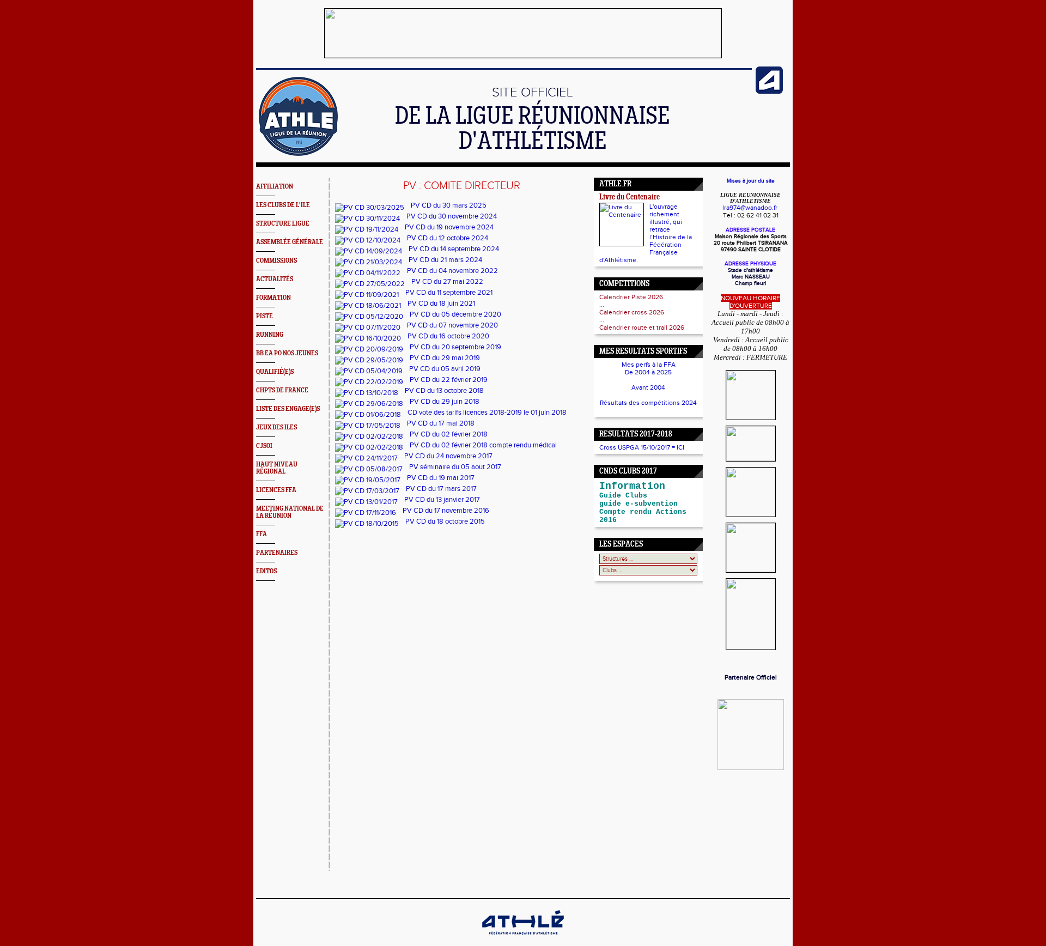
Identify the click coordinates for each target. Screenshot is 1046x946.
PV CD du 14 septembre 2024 (454, 249)
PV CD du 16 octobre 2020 (448, 336)
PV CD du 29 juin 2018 (444, 401)
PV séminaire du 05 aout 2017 (455, 467)
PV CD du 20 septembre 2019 (455, 347)
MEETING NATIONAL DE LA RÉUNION (290, 512)
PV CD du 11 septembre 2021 (448, 292)
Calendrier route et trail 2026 (641, 327)
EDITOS (266, 571)
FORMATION (273, 297)
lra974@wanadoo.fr (749, 207)
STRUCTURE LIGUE (282, 223)
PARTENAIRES (276, 552)
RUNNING (269, 334)
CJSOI (264, 446)
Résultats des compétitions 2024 (648, 403)
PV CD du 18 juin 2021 (441, 303)
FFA (261, 534)
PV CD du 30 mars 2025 (448, 205)
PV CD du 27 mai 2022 (447, 281)
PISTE (264, 316)
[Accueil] (298, 153)
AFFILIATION (274, 186)
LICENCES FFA (276, 490)
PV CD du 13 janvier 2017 (442, 499)
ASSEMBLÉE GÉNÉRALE (289, 242)
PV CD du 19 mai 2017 (441, 478)
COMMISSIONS (276, 260)
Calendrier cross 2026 (631, 312)
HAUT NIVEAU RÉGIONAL (276, 468)
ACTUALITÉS (274, 279)
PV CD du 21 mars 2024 (445, 260)
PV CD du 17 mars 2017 (441, 488)
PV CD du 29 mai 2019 (445, 358)
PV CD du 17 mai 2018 (441, 423)
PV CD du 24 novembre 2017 (448, 456)
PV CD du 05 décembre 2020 (455, 314)
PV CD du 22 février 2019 (449, 379)
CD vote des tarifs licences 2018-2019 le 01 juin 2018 (487, 412)
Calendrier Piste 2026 (631, 297)
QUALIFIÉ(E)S (275, 371)
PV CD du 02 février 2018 (449, 434)
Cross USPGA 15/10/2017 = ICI (641, 447)
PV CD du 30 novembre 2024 (451, 216)
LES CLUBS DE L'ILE (283, 205)
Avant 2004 (648, 387)
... (601, 304)
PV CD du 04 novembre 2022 (452, 270)
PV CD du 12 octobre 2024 (447, 238)
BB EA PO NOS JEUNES (287, 353)
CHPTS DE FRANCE (282, 390)
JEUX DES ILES (276, 427)
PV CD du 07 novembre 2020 (452, 325)
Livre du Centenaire (629, 197)
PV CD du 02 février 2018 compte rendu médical (483, 445)
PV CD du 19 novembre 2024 (449, 227)
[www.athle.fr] (769, 91)
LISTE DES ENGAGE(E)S (288, 409)
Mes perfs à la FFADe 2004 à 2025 (649, 368)
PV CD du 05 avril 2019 (445, 369)
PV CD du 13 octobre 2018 (444, 390)
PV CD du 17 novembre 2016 (446, 510)
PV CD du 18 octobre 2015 (445, 521)
